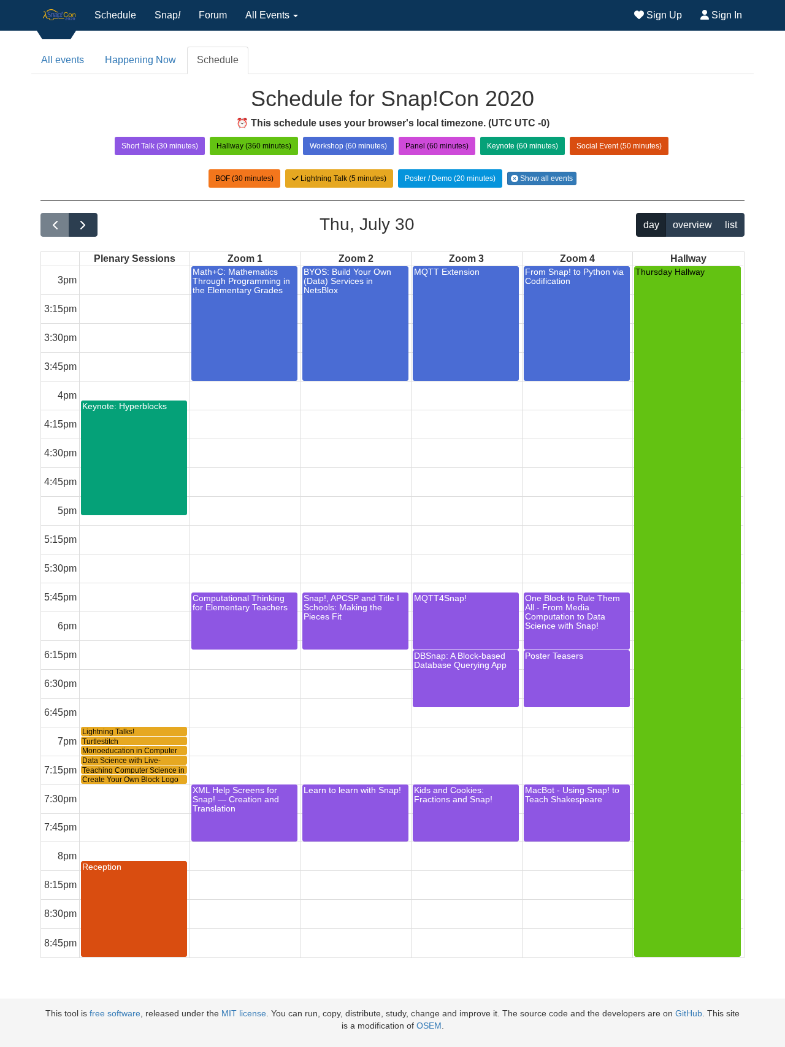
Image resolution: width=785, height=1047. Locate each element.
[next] (83, 225)
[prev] (54, 225)
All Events (268, 15)
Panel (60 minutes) (437, 146)
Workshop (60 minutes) (348, 146)
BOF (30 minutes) (244, 178)
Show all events (545, 178)
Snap (167, 15)
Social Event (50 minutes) (619, 146)
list (731, 225)
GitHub (688, 1013)
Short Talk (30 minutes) (159, 146)
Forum (213, 15)
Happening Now (140, 60)
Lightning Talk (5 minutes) (342, 178)
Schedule (115, 15)
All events (62, 60)
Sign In (725, 15)
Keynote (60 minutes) (522, 146)
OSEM (429, 1025)
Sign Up (663, 15)
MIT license (243, 1013)
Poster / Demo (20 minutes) (450, 178)
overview (692, 225)
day (651, 225)
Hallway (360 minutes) (253, 146)
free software (115, 1013)
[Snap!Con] (59, 15)
